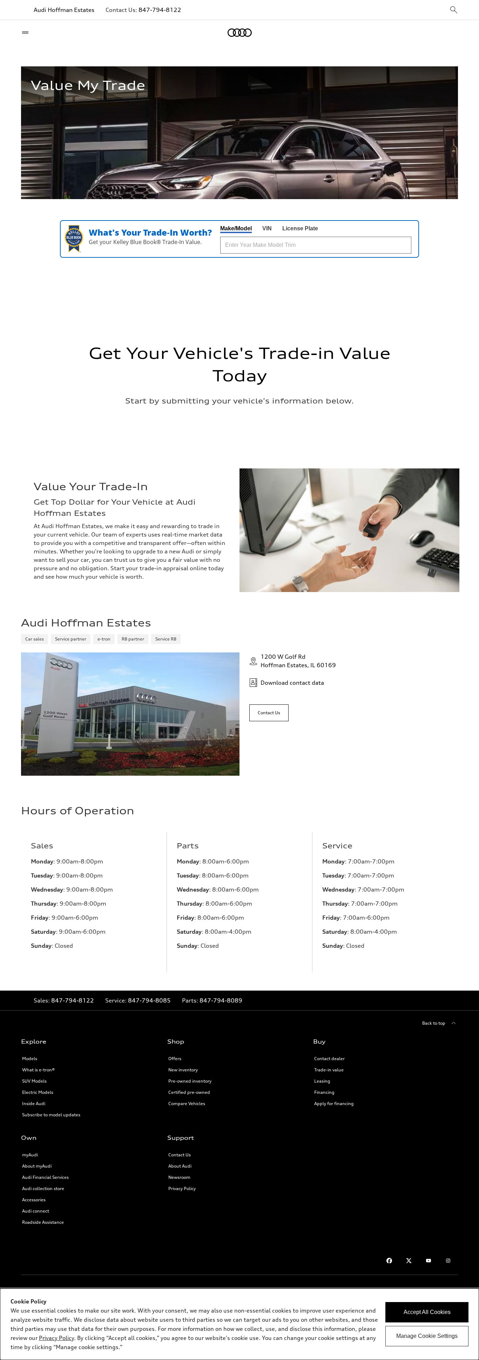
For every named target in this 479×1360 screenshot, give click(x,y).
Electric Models (37, 1092)
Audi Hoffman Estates (64, 9)
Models (29, 1058)
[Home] (240, 32)
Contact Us (179, 1154)
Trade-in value (329, 1069)
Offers (174, 1058)
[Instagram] (448, 1260)
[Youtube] (428, 1260)
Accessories (34, 1199)
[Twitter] (409, 1260)
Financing (324, 1092)
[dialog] (239, 1324)
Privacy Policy (56, 1337)
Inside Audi (33, 1103)
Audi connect (35, 1211)
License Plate (300, 228)
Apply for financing (334, 1103)
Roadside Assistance (43, 1222)
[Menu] (27, 33)
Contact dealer (329, 1058)
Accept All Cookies (427, 1312)
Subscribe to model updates (51, 1114)
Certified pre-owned (189, 1092)
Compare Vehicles (186, 1103)
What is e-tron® (38, 1069)
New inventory (183, 1069)
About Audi (179, 1166)
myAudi (30, 1154)
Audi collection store (43, 1188)
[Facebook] (389, 1260)
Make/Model (236, 228)
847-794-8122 (160, 9)
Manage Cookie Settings (427, 1336)
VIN (267, 228)
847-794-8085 (149, 1000)
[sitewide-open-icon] (454, 10)
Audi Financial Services (45, 1177)
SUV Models (34, 1081)
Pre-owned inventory (189, 1081)
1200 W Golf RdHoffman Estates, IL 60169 (298, 661)
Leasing (322, 1081)
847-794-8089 (221, 1000)
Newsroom (179, 1177)
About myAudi (37, 1166)
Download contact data (292, 682)
